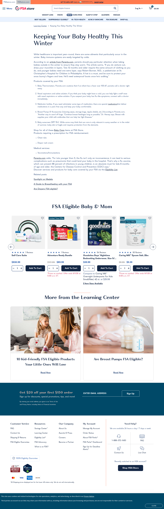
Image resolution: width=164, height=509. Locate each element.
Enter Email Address (94, 394)
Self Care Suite (19, 255)
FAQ (12, 429)
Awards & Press (65, 433)
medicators (112, 104)
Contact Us (15, 433)
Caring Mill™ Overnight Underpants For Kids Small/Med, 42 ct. (98, 277)
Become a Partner (66, 442)
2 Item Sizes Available (93, 284)
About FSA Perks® (90, 438)
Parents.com (40, 158)
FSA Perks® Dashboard (92, 442)
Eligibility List (111, 170)
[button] (154, 8)
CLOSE (154, 506)
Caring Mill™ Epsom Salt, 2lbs (134, 255)
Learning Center (40, 26)
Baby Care (59, 130)
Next (153, 247)
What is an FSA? (42, 447)
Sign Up (130, 394)
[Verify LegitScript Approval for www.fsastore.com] (27, 469)
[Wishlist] (42, 218)
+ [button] (21, 269)
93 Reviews (137, 253)
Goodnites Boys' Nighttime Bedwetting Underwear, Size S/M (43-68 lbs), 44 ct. (99, 257)
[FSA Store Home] (25, 8)
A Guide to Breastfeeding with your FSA (53, 184)
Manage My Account (91, 429)
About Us (63, 429)
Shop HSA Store (130, 468)
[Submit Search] (115, 8)
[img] (28, 252)
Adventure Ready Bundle (59, 255)
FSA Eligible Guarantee (19, 442)
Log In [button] (139, 9)
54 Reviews (101, 253)
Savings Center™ (41, 429)
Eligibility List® (40, 438)
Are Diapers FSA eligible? (46, 189)
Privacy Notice (89, 496)
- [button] (13, 268)
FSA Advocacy (40, 442)
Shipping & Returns (18, 438)
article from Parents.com (61, 62)
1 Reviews (29, 253)
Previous (11, 247)
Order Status (88, 433)
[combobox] (85, 8)
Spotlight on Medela (43, 179)
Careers (62, 438)
